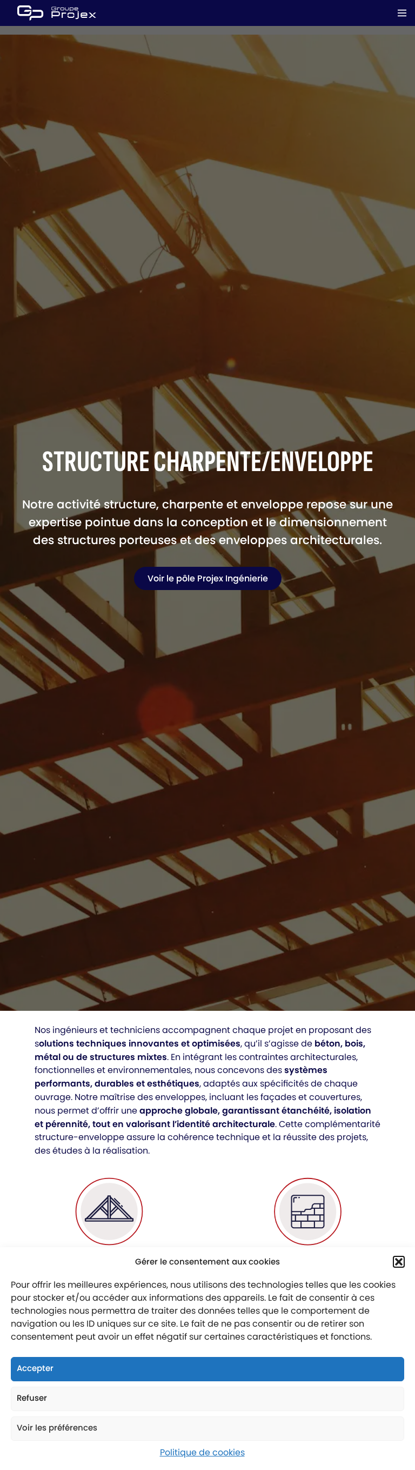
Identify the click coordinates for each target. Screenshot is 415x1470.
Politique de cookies (202, 1452)
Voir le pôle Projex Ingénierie (208, 578)
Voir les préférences (57, 1427)
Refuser (32, 1397)
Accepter (35, 1368)
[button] (398, 1261)
